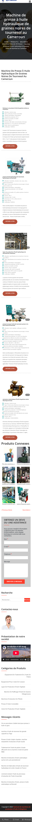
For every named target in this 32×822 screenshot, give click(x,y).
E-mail (6, 547)
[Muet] (25, 660)
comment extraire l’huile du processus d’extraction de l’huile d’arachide (13, 775)
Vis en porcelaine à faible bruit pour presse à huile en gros (15, 724)
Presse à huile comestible (9, 704)
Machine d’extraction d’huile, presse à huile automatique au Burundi (15, 783)
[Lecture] (4, 660)
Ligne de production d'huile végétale (13, 687)
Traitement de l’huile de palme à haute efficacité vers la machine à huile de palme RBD (14, 750)
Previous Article (7, 510)
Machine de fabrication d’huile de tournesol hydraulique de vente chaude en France (14, 767)
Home (6, 42)
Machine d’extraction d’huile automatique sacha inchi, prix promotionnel (14, 759)
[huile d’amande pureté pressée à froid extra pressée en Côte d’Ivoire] (23, 495)
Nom (6, 539)
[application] (16, 653)
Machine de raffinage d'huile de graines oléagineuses (17, 693)
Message (7, 561)
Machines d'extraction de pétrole (11, 699)
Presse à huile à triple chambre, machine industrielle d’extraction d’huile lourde (14, 740)
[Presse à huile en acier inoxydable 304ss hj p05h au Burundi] (8, 495)
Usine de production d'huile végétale (13, 709)
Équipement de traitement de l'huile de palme (18, 676)
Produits (14, 42)
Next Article (26, 510)
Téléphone (8, 554)
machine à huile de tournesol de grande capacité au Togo (13, 732)
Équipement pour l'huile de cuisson (13, 682)
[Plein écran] (28, 660)
